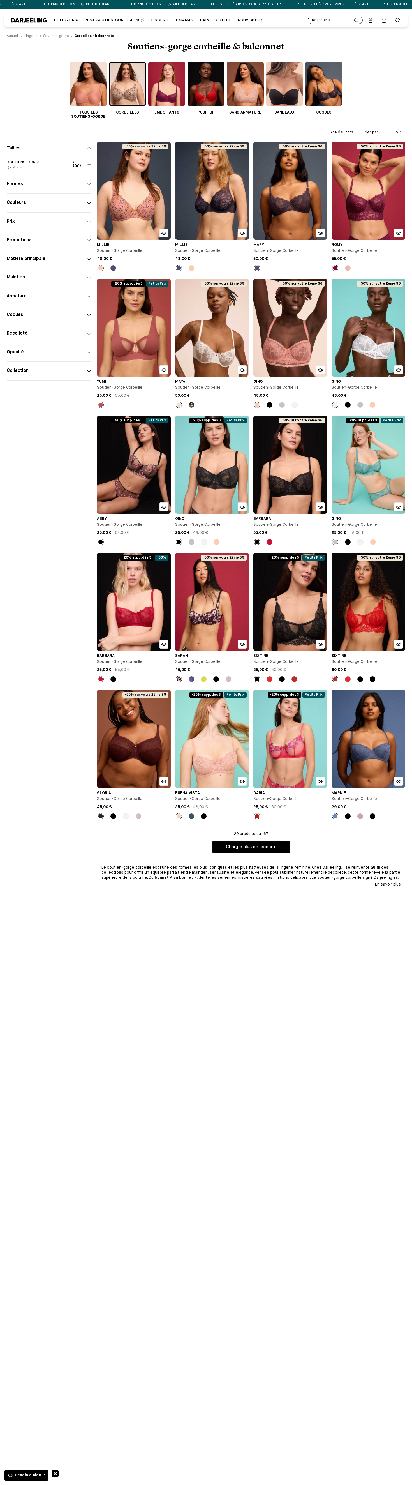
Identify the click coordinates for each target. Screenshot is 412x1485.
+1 (241, 679)
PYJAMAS (184, 20)
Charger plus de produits (251, 847)
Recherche (321, 20)
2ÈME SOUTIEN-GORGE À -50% (114, 20)
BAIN (204, 20)
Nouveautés (250, 20)
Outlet (223, 20)
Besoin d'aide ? (30, 1475)
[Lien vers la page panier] (384, 20)
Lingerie (160, 20)
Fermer (55, 1473)
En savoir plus (388, 884)
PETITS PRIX (66, 20)
